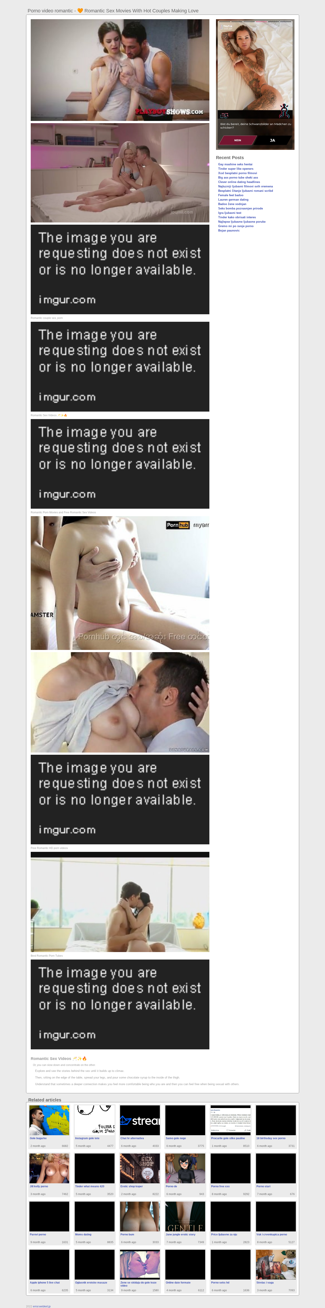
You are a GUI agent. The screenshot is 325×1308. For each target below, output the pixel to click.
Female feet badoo (230, 195)
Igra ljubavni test (229, 213)
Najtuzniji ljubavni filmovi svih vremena (245, 186)
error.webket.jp (42, 1306)
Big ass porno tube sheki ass (238, 177)
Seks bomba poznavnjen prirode (240, 208)
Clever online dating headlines (239, 182)
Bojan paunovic (229, 230)
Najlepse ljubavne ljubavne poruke (242, 221)
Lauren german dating (233, 199)
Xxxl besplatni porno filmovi (237, 173)
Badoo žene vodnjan (232, 204)
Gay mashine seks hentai (235, 164)
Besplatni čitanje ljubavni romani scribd (245, 190)
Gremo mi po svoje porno (236, 226)
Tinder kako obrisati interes (237, 217)
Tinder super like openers (235, 168)
